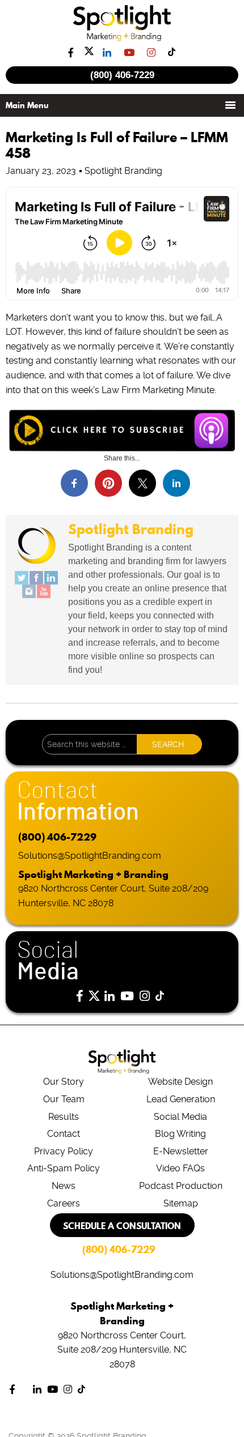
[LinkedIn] (51, 578)
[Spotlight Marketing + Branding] (122, 39)
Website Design (180, 1081)
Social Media (180, 1116)
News (63, 1185)
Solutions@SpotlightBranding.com (89, 855)
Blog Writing (180, 1133)
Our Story (63, 1081)
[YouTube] (44, 591)
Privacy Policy (63, 1151)
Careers (63, 1203)
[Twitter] (21, 578)
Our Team (64, 1099)
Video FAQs (180, 1168)
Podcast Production (180, 1185)
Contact (63, 1133)
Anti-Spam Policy (63, 1168)
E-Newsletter (180, 1151)
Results (63, 1116)
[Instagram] (29, 591)
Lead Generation (180, 1099)
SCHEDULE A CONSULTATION (122, 1225)
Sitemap (180, 1203)
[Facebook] (36, 578)
